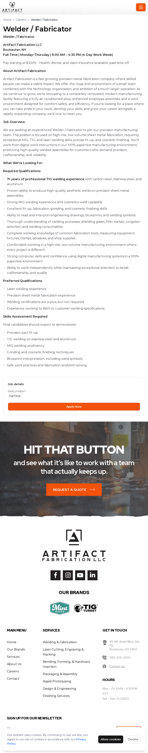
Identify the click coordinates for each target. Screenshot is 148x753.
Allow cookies (111, 739)
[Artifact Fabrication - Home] (68, 7)
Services (13, 657)
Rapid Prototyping (57, 681)
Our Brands (16, 649)
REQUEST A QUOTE (69, 489)
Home (7, 19)
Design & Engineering (59, 688)
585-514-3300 (120, 658)
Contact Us (117, 666)
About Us (14, 664)
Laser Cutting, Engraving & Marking (63, 652)
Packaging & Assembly (60, 674)
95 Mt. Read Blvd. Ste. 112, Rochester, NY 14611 (124, 645)
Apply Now (74, 406)
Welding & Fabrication (60, 642)
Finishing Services (56, 696)
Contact (13, 678)
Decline (133, 739)
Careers (21, 19)
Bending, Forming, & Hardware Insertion (66, 664)
